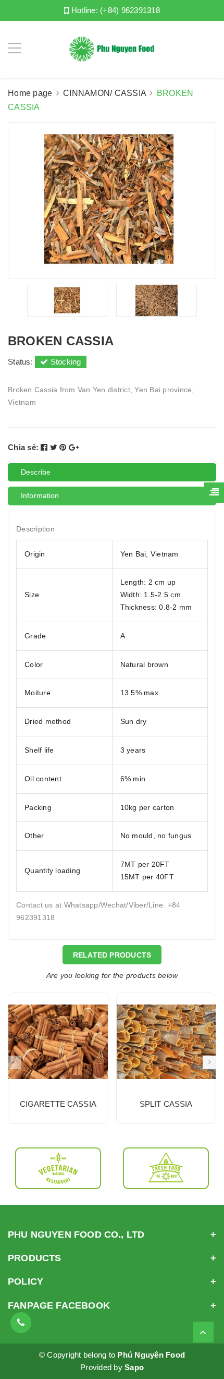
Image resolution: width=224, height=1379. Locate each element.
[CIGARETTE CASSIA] (58, 1041)
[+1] (74, 447)
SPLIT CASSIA (166, 1103)
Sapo (134, 1367)
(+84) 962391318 (130, 10)
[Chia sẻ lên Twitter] (55, 447)
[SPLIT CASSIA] (166, 1041)
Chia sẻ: (23, 447)
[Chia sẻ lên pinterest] (64, 447)
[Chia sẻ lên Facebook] (45, 447)
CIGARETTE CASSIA (58, 1103)
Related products (112, 955)
